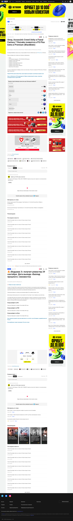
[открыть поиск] (63, 1)
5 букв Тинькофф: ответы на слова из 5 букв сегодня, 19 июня (19, 259)
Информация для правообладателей (27, 507)
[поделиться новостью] (46, 37)
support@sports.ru (20, 511)
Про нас (2, 501)
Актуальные (20, 168)
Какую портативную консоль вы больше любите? (22, 81)
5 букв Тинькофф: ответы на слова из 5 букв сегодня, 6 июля (19, 237)
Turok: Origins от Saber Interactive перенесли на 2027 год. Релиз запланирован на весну (56, 51)
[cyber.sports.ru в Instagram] (10, 496)
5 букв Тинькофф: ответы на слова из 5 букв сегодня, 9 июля (19, 228)
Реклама (11, 504)
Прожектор (23, 501)
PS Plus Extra (39, 52)
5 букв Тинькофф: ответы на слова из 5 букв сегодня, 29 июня (19, 250)
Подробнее (32, 515)
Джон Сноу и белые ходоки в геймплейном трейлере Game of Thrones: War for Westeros (56, 326)
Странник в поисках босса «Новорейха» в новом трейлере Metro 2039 (56, 88)
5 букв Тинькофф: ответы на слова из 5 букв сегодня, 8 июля (19, 233)
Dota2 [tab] (11, 21)
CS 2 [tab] (8, 21)
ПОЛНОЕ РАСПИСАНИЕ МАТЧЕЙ (36, 32)
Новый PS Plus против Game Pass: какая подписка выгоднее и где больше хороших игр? (25, 73)
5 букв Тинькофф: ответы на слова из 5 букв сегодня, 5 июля (19, 241)
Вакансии (11, 501)
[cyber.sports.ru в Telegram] (2, 496)
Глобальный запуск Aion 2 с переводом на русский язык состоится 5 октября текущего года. (57, 76)
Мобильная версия (65, 501)
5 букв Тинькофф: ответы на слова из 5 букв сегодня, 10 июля (19, 224)
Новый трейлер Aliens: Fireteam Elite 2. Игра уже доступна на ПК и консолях (56, 70)
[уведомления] (65, 1)
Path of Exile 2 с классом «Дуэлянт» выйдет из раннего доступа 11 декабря (56, 46)
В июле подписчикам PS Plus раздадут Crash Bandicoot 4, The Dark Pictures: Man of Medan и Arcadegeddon (24, 203)
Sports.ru (3, 513)
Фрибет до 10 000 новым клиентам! (18, 176)
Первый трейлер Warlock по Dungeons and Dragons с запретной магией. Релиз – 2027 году (56, 94)
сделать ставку (27, 361)
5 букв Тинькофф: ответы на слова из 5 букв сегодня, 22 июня (19, 254)
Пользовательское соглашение (26, 504)
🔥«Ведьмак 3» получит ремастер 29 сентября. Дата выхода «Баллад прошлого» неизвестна (56, 40)
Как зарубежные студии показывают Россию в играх (18, 322)
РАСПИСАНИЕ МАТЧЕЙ (11, 18)
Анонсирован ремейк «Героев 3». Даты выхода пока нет (55, 57)
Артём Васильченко (15, 366)
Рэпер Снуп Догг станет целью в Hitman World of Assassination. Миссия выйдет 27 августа (56, 64)
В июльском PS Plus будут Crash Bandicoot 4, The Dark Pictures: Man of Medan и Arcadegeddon (25, 207)
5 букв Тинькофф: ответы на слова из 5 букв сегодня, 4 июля (19, 246)
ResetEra (12, 155)
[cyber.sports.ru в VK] (6, 496)
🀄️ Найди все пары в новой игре (14, 284)
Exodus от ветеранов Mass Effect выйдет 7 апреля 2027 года (56, 83)
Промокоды (39, 501)
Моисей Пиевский (15, 154)
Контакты (3, 507)
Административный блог (14, 507)
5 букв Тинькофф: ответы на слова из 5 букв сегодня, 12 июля (19, 220)
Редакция (3, 504)
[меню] (10, 1)
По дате (9, 168)
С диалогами (43, 167)
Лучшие (14, 168)
